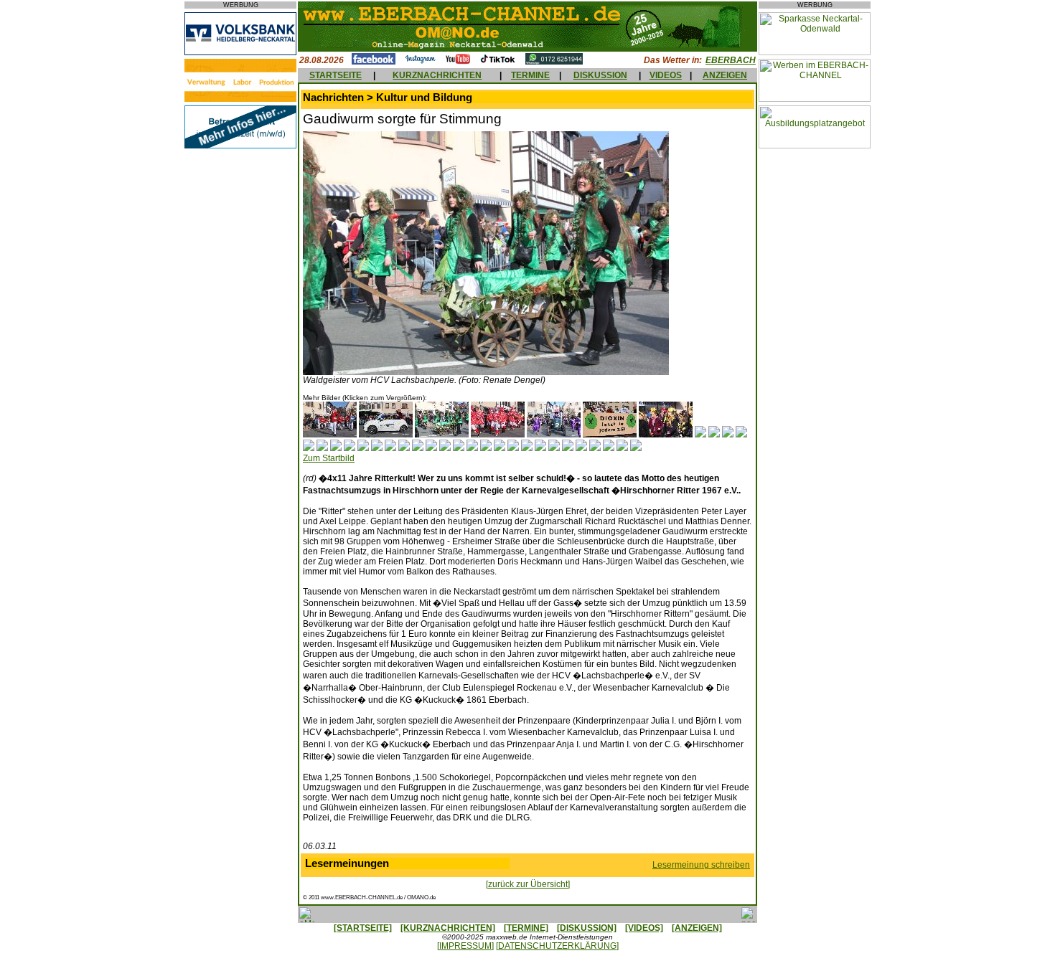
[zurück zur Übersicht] (528, 884)
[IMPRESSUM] (465, 946)
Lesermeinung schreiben (701, 865)
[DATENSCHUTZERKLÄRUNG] (557, 946)
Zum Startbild (329, 458)
